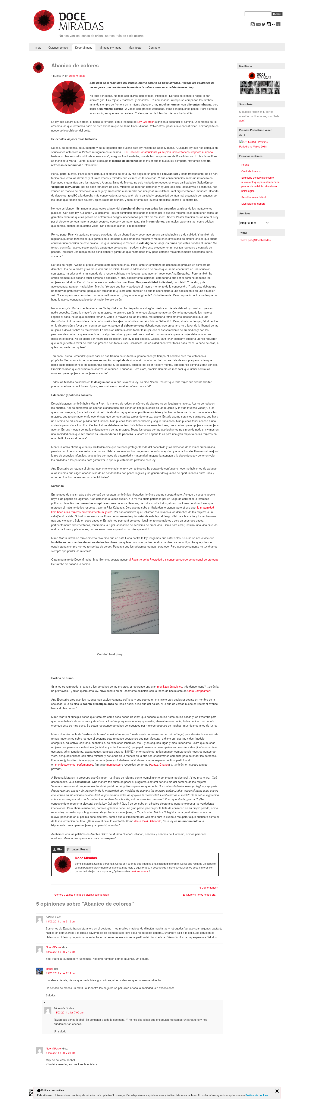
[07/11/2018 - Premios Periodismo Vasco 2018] (260, 146)
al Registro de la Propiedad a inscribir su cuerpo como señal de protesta (173, 559)
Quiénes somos (58, 47)
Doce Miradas (83, 47)
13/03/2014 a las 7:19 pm (60, 973)
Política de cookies (257, 1095)
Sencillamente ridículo (254, 197)
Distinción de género (253, 203)
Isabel (49, 968)
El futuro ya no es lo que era (201, 894)
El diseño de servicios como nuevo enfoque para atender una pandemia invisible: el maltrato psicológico (260, 184)
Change (164, 764)
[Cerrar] (277, 1091)
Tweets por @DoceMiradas (255, 240)
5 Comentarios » (209, 887)
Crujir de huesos (251, 171)
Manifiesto (135, 47)
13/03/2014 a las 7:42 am (60, 951)
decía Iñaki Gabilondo (147, 821)
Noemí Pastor (54, 947)
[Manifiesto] (260, 94)
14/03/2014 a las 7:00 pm (69, 1012)
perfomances (85, 764)
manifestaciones (65, 764)
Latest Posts (80, 849)
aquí (241, 120)
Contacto (154, 47)
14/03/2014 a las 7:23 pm (60, 1052)
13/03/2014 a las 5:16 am (60, 921)
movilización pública (169, 686)
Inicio (38, 47)
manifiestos (113, 764)
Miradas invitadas (110, 47)
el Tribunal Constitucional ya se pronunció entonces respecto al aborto (169, 152)
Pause (245, 164)
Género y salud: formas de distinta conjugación (80, 894)
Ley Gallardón (145, 122)
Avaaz (154, 764)
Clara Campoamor (198, 691)
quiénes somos (139, 871)
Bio (59, 849)
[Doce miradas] (68, 31)
